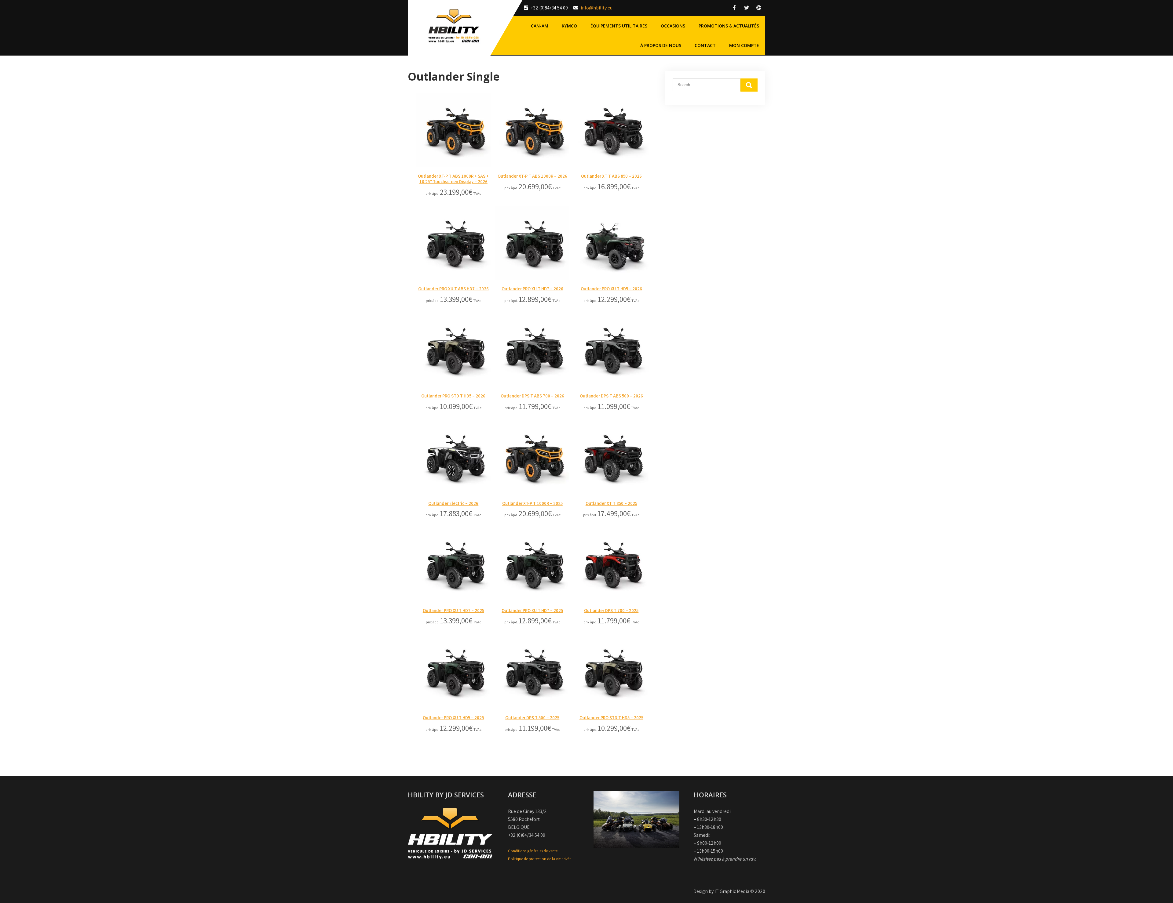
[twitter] (746, 8)
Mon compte (744, 45)
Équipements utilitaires (618, 26)
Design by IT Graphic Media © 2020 (729, 891)
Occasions (673, 26)
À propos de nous (660, 45)
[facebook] (734, 8)
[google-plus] (759, 8)
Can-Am (539, 26)
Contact (705, 45)
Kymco (569, 26)
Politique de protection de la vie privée (539, 858)
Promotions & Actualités (729, 26)
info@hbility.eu (596, 8)
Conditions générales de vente (532, 851)
